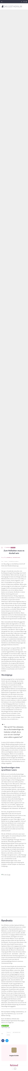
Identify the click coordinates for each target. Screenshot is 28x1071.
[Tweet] (6, 1040)
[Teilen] (2, 1040)
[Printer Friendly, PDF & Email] (5, 1026)
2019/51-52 (9, 1032)
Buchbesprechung (16, 1032)
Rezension (13, 547)
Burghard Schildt (16, 557)
